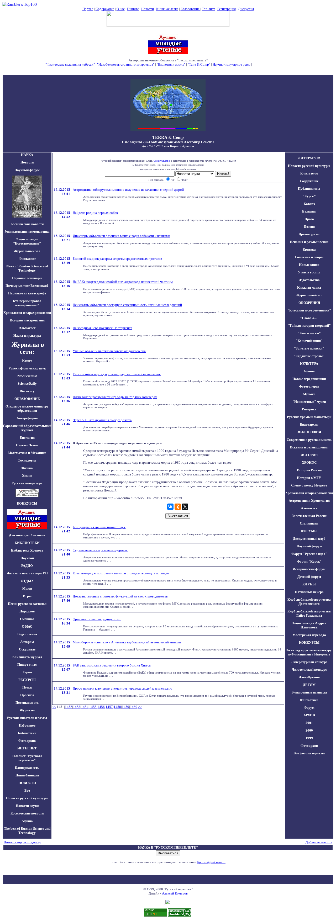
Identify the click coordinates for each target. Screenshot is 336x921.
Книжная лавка (167, 9)
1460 (133, 707)
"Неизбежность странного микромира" (125, 64)
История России (309, 470)
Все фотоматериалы (309, 753)
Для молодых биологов (27, 535)
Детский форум (309, 577)
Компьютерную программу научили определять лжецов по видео (121, 573)
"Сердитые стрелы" (309, 356)
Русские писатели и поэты (27, 718)
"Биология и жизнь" (171, 64)
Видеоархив (309, 424)
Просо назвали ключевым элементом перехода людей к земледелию (122, 688)
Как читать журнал (27, 657)
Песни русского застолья (27, 604)
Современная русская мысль (309, 440)
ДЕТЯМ (309, 685)
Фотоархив (27, 741)
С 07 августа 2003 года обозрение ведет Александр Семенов (168, 142)
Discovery (27, 391)
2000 (309, 730)
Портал (87, 9)
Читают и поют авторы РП (27, 573)
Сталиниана (309, 523)
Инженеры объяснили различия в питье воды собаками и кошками (121, 236)
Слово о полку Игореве (309, 485)
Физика (27, 468)
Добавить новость (319, 842)
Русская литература (27, 483)
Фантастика (309, 700)
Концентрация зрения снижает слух (99, 527)
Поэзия (309, 227)
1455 (93, 707)
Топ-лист (208, 9)
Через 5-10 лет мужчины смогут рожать (102, 420)
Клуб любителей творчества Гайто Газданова (309, 613)
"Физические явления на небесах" (70, 64)
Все (27, 790)
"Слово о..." (309, 318)
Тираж (27, 672)
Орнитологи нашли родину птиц (96, 619)
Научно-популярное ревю (231, 64)
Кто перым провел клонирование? (27, 303)
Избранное (27, 725)
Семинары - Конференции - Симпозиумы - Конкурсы (168, 69)
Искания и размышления (309, 242)
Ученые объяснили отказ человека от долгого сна (109, 351)
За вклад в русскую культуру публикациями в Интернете (309, 652)
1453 (76, 707)
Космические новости (27, 224)
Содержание (105, 9)
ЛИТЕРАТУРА (309, 158)
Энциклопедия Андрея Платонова (309, 625)
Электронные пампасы (309, 692)
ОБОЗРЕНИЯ (309, 303)
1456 (101, 707)
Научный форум (27, 170)
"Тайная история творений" (309, 325)
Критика (309, 249)
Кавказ (309, 204)
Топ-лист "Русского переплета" (27, 758)
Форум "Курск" (309, 561)
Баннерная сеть (27, 768)
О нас (121, 9)
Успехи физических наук (27, 368)
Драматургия (309, 234)
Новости (147, 9)
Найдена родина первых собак (95, 213)
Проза (309, 219)
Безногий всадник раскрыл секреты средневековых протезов (117, 259)
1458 (117, 707)
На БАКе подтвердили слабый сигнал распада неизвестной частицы (123, 282)
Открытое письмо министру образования (27, 408)
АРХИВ (309, 715)
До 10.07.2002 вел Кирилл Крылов (168, 146)
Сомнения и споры (309, 257)
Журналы (27, 710)
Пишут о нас (27, 664)
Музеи (27, 588)
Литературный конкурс (309, 662)
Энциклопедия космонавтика (27, 232)
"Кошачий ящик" (309, 341)
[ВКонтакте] (170, 507)
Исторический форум (309, 569)
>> (140, 707)
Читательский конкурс (309, 669)
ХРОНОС (309, 462)
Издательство (309, 280)
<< (54, 707)
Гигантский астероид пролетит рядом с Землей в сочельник (117, 374)
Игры (27, 596)
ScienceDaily (27, 383)
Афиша (27, 821)
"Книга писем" (309, 333)
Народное (27, 611)
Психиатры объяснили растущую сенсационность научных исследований (127, 305)
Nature (27, 361)
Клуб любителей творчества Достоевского (309, 601)
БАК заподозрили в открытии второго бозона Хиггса (112, 665)
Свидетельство (162, 160)
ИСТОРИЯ (309, 455)
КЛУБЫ (309, 584)
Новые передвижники (309, 379)
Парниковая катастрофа (27, 293)
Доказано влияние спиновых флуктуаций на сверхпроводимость (120, 596)
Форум (309, 708)
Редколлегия (27, 634)
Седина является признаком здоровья (100, 550)
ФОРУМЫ (309, 531)
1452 (68, 707)
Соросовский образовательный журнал (27, 428)
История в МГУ (309, 478)
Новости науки (27, 806)
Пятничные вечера (309, 592)
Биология (27, 438)
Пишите (133, 9)
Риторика (309, 409)
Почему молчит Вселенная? (27, 286)
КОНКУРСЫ (309, 642)
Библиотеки (27, 733)
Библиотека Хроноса (27, 550)
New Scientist (27, 376)
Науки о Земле (27, 445)
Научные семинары (27, 278)
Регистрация (226, 9)
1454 (84, 707)
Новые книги (309, 265)
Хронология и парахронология (27, 313)
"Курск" (309, 196)
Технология (27, 460)
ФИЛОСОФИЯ (309, 432)
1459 (125, 707)
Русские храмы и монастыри (309, 417)
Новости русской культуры (27, 798)
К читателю (309, 173)
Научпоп (27, 558)
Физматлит (27, 259)
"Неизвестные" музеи (309, 402)
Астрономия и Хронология (309, 500)
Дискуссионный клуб (309, 539)
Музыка (309, 394)
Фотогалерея (309, 386)
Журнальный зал (27, 251)
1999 (309, 738)
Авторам (27, 642)
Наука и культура (27, 335)
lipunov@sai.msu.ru (211, 862)
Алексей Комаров (175, 893)
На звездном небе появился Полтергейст (102, 328)
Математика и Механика (27, 453)
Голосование (190, 9)
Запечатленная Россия (309, 516)
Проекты (27, 695)
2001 (309, 723)
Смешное (27, 619)
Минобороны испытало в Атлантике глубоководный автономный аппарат (127, 642)
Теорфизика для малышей (272, 64)
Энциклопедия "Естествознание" (27, 241)
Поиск (27, 687)
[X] (185, 507)
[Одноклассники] (178, 507)
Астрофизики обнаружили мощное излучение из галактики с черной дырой (128, 190)
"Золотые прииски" (309, 348)
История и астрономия (27, 320)
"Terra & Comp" (199, 64)
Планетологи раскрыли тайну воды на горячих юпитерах (115, 397)
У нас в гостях (309, 272)
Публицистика (309, 188)
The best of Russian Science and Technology (27, 831)
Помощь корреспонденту (22, 842)
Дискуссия (246, 9)
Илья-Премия (309, 677)
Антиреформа (27, 418)
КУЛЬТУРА (309, 364)
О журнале (27, 649)
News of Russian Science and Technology (27, 268)
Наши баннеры (27, 775)
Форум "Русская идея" (309, 554)
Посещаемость (27, 703)
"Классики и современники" (309, 310)
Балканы (309, 211)
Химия (27, 476)
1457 (109, 707)
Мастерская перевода (309, 635)
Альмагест (27, 328)
